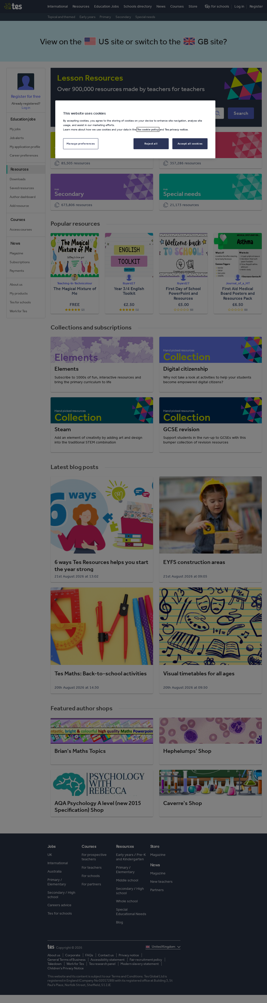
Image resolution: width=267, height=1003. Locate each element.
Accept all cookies (190, 143)
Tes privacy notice (176, 129)
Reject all (150, 143)
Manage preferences (80, 143)
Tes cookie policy (148, 129)
